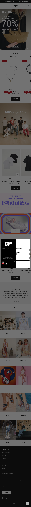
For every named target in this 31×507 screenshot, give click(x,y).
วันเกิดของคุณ (18, 256)
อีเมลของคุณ (18, 252)
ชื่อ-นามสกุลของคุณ (19, 248)
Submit (23, 260)
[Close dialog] (29, 239)
